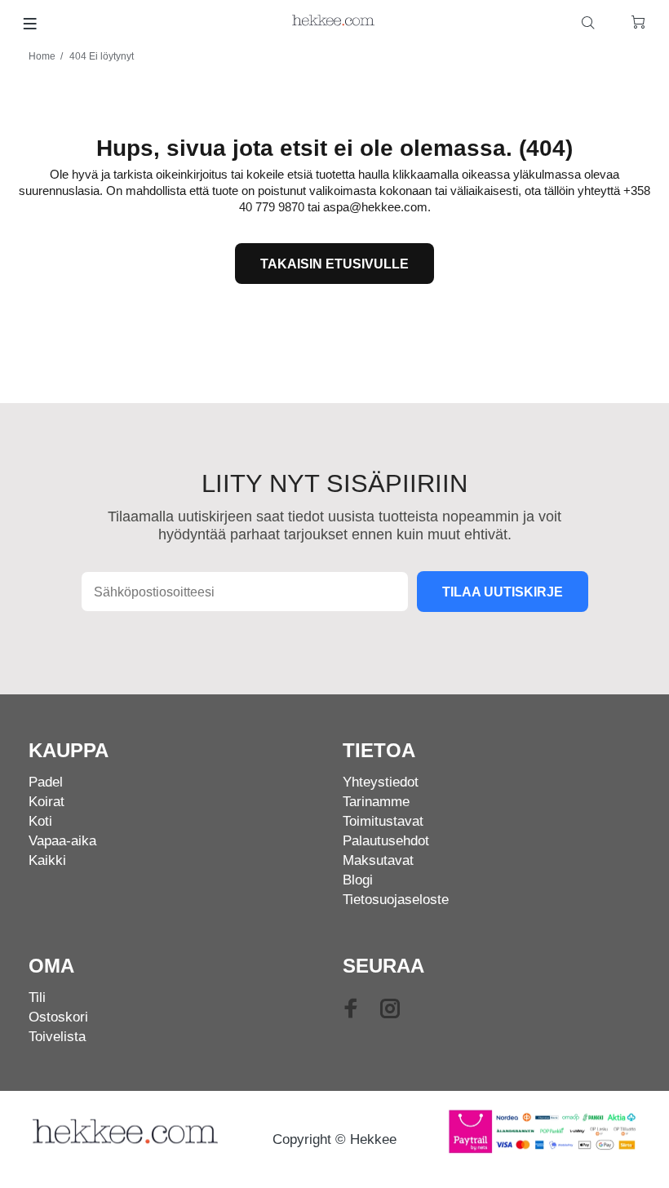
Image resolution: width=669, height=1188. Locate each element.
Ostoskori (58, 1017)
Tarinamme (376, 801)
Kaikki (47, 860)
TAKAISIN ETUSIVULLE (334, 264)
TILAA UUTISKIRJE (502, 592)
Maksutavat (378, 860)
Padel (46, 782)
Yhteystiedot (381, 782)
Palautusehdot (386, 841)
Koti (40, 821)
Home (42, 56)
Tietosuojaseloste (396, 899)
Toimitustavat (383, 821)
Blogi (358, 880)
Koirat (46, 801)
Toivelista (57, 1036)
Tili (37, 997)
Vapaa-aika (62, 841)
